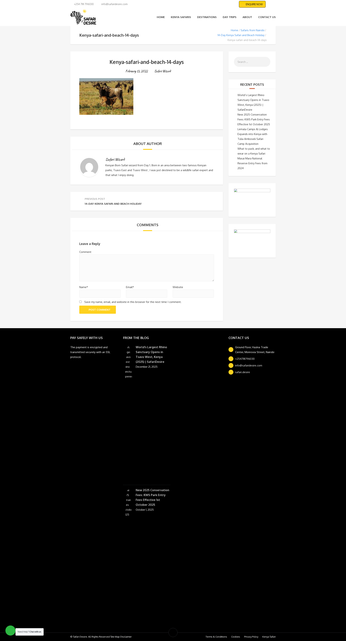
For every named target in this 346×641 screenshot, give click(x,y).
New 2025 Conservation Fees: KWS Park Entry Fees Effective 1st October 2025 (254, 119)
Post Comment (99, 309)
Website (178, 287)
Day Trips (229, 17)
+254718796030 (245, 358)
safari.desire (242, 372)
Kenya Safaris (181, 17)
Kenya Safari (269, 636)
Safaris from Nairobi (252, 30)
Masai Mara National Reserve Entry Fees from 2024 (252, 163)
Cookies (235, 636)
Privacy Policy (251, 636)
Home (161, 17)
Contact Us (267, 17)
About (247, 17)
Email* (130, 287)
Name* (83, 287)
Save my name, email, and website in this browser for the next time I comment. (132, 302)
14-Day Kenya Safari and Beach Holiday (241, 35)
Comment (85, 252)
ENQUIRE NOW (254, 4)
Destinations (207, 17)
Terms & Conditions (216, 636)
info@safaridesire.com (248, 365)
